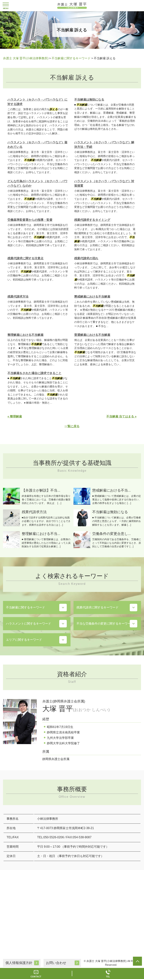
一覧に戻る (72, 426)
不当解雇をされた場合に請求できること (35, 373)
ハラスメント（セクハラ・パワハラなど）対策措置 (104, 183)
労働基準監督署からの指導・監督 (30, 219)
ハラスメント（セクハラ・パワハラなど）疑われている (38, 144)
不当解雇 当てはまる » (121, 416)
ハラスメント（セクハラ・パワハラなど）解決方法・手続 (104, 144)
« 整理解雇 (15, 416)
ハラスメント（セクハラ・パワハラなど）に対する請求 (38, 102)
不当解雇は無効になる (89, 99)
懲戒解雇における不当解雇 (92, 296)
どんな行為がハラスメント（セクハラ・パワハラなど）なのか (38, 183)
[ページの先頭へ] (137, 961)
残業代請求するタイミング (92, 219)
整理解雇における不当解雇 (26, 334)
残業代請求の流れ (86, 258)
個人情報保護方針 (18, 963)
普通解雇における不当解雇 (92, 334)
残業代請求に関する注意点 (26, 258)
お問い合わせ (56, 963)
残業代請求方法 (18, 296)
